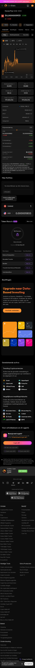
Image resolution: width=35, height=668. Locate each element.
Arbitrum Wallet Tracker (6, 533)
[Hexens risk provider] (17, 245)
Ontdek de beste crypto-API (19, 437)
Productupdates (26, 509)
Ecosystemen (4, 560)
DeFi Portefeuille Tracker (7, 525)
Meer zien (29, 221)
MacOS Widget (24, 569)
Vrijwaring (3, 627)
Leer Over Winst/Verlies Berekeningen (10, 653)
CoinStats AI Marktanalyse (7, 520)
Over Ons (24, 533)
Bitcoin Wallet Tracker (6, 552)
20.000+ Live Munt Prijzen (7, 596)
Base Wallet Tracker (5, 544)
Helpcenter (3, 645)
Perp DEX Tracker (5, 557)
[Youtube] (27, 484)
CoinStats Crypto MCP (6, 604)
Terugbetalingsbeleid (6, 637)
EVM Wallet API (4, 614)
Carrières (24, 517)
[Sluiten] (33, 1)
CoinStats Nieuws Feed (28, 531)
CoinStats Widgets (5, 585)
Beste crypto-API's (10, 451)
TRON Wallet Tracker (6, 549)
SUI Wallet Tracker (5, 554)
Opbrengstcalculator (5, 569)
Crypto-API (16, 443)
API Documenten (26, 525)
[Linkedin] (23, 484)
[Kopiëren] (28, 106)
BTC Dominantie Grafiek (6, 591)
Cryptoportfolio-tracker (6, 509)
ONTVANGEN (22, 471)
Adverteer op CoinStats (28, 520)
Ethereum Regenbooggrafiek (8, 580)
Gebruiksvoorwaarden (6, 629)
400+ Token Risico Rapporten (8, 601)
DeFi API (2, 617)
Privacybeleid (4, 632)
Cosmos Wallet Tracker (6, 538)
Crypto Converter (5, 575)
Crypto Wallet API (5, 609)
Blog (1, 515)
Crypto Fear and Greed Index (8, 583)
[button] (28, 106)
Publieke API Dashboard (28, 528)
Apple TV (22, 575)
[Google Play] (23, 493)
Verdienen (3, 512)
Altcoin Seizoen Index (6, 593)
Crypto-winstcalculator (6, 567)
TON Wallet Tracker (5, 546)
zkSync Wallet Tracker (6, 531)
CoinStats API (25, 523)
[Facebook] (32, 484)
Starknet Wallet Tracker (6, 528)
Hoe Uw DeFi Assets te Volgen (8, 650)
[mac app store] (17, 497)
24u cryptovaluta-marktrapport (8, 588)
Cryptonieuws (4, 517)
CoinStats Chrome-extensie (27, 567)
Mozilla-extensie (24, 572)
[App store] (11, 493)
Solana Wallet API (5, 612)
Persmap (24, 515)
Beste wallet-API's (24, 451)
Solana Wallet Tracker (6, 536)
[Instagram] (8, 484)
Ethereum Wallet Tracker (7, 541)
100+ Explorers (4, 598)
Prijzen (23, 512)
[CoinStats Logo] (10, 5)
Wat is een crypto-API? (12, 447)
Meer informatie (17, 242)
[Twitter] (3, 484)
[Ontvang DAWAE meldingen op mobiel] (20, 24)
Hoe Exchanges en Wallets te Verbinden (11, 647)
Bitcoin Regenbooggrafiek (7, 577)
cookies (11, 663)
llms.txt (2, 606)
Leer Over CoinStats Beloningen (9, 658)
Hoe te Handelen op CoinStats (8, 655)
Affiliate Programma (5, 523)
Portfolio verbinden (12, 310)
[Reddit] (19, 484)
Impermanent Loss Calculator (8, 572)
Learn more (26, 1)
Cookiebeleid (4, 635)
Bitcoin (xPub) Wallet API (7, 620)
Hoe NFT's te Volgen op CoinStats (9, 660)
